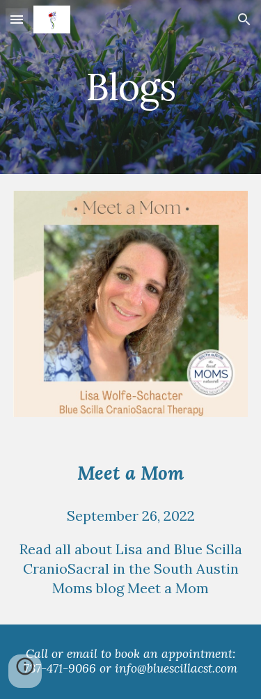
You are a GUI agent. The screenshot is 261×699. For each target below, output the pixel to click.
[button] (16, 19)
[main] (130, 87)
